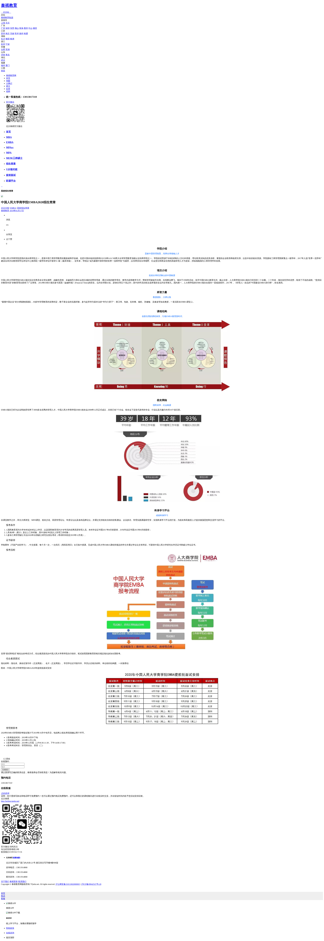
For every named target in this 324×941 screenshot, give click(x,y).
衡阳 (8, 39)
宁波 (8, 44)
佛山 (17, 28)
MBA (9, 137)
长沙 (3, 39)
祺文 (8, 86)
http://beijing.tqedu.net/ (10, 801)
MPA (9, 152)
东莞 (12, 28)
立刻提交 (5, 770)
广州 (3, 28)
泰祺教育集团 (7, 17)
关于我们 (5, 881)
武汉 (3, 60)
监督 (8, 89)
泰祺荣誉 (14, 881)
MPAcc (10, 147)
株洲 (12, 39)
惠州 (26, 28)
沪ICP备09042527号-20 (91, 884)
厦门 (8, 65)
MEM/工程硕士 (14, 158)
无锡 (12, 33)
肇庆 (35, 28)
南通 (26, 33)
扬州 (21, 33)
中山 (30, 28)
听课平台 (11, 180)
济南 (3, 55)
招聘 (8, 91)
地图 (8, 81)
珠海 (21, 28)
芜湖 (8, 49)
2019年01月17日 (17, 211)
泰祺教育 (9, 5)
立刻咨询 (5, 793)
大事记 (9, 83)
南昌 (3, 71)
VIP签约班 (11, 169)
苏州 (3, 33)
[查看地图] (16, 858)
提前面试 (11, 175)
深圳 (8, 28)
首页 (8, 78)
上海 (3, 23)
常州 (17, 33)
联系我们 (22, 881)
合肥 (3, 49)
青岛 (8, 55)
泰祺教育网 (11, 75)
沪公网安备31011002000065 (68, 884)
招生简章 (11, 163)
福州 (3, 65)
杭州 (3, 44)
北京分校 (5, 208)
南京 (8, 33)
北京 (8, 23)
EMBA (9, 142)
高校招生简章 (23, 208)
